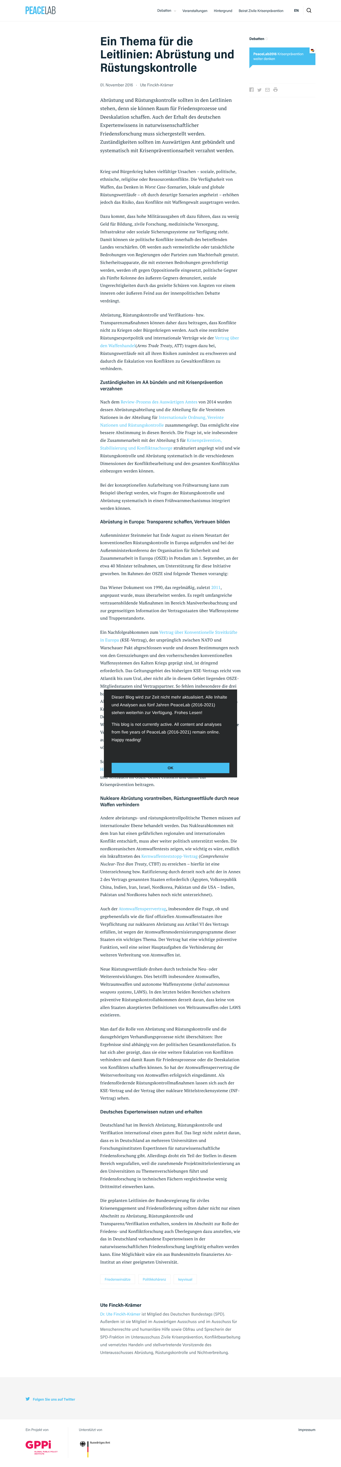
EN (296, 10)
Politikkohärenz (154, 1279)
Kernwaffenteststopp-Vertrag (170, 856)
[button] (112, 751)
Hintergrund (223, 10)
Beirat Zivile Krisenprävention (261, 10)
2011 (216, 587)
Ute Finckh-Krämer (156, 85)
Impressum (306, 1429)
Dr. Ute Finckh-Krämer (120, 1314)
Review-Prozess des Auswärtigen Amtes (159, 402)
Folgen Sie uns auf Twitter (53, 1399)
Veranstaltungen (195, 10)
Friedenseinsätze (118, 1279)
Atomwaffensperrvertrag (142, 909)
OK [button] (170, 768)
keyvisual (185, 1279)
